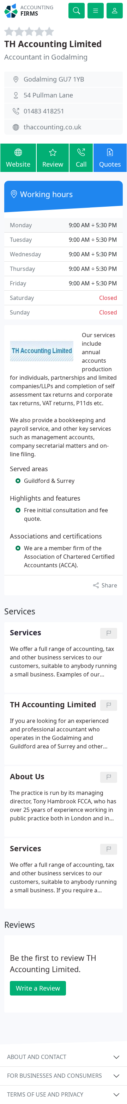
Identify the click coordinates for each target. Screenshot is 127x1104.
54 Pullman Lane (48, 95)
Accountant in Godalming (45, 57)
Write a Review (38, 988)
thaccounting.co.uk (52, 127)
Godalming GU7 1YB (54, 79)
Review (52, 164)
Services (25, 848)
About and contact (36, 1057)
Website (18, 164)
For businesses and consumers (54, 1076)
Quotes (110, 164)
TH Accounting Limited (53, 44)
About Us (27, 776)
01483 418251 (44, 111)
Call (81, 164)
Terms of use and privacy (45, 1094)
